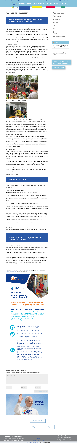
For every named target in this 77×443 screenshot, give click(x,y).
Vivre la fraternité (61, 0)
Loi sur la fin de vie (37, 7)
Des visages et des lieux (10, 0)
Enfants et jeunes (50, 0)
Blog (68, 0)
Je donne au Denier (58, 67)
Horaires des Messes (23, 7)
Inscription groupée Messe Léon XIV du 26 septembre (60, 62)
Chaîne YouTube (50, 7)
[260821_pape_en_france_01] (27, 414)
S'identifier (38, 438)
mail (27, 270)
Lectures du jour (58, 42)
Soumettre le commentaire (40, 391)
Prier (19, 0)
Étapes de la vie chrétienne (29, 0)
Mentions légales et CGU (38, 440)
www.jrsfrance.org (11, 271)
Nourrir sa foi (41, 0)
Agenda (63, 7)
